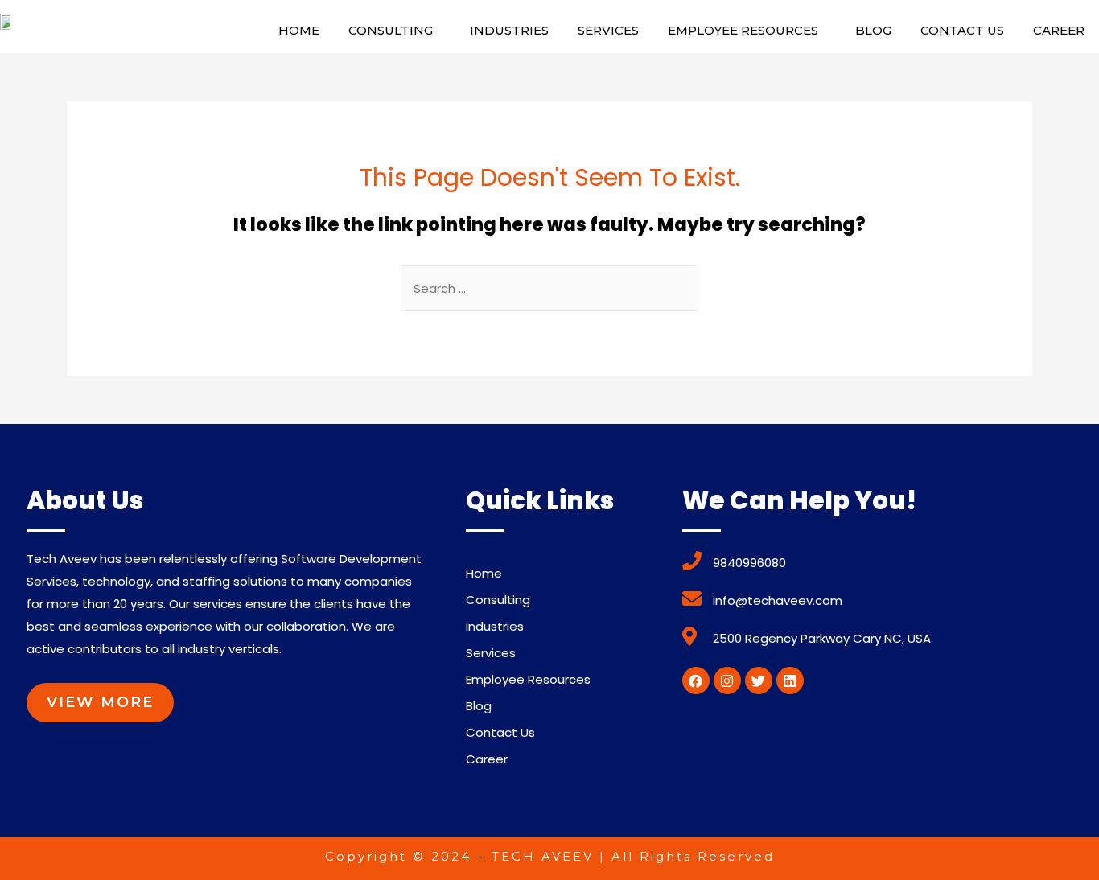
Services (608, 30)
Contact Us (962, 30)
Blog (873, 30)
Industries (509, 30)
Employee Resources (743, 30)
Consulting (390, 30)
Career (1059, 30)
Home (298, 30)
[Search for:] (549, 288)
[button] (100, 702)
